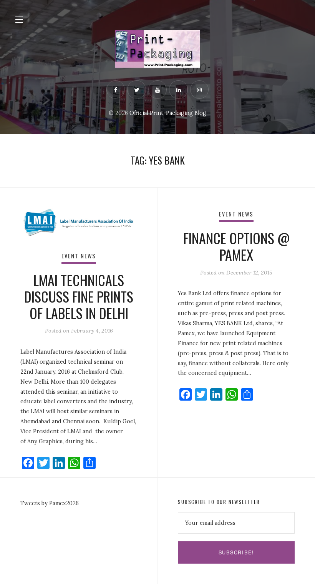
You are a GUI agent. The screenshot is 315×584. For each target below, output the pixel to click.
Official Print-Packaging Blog (167, 113)
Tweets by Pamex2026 (49, 503)
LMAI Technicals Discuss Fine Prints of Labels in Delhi (78, 296)
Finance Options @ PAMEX (236, 246)
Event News (78, 256)
